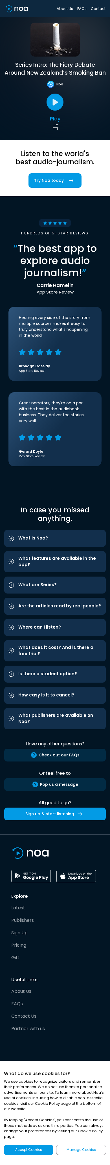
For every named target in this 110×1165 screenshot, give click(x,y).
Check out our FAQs (59, 755)
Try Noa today (49, 180)
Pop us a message (59, 784)
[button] (55, 538)
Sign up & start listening (49, 814)
